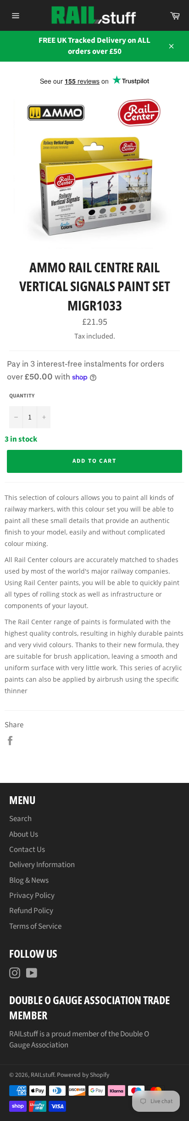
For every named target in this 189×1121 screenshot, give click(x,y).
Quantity (21, 396)
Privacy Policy (32, 895)
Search (20, 818)
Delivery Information (42, 864)
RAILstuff (42, 1074)
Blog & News (29, 880)
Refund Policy (31, 910)
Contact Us (27, 849)
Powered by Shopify (83, 1074)
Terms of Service (35, 926)
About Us (23, 834)
